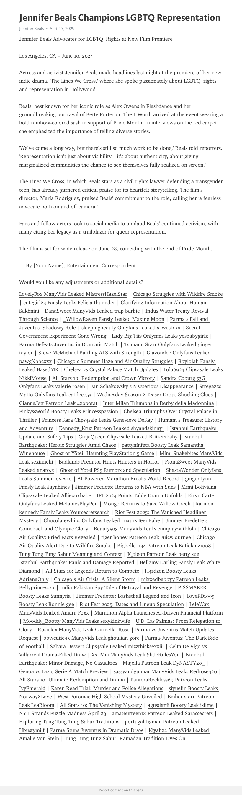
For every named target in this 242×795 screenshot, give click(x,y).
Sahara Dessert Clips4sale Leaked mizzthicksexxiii (107, 646)
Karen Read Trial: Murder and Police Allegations (107, 688)
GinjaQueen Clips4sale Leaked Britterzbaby (128, 436)
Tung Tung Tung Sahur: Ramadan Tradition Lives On (125, 738)
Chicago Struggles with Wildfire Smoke (178, 294)
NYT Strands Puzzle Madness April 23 (62, 713)
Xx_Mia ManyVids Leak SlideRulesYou (135, 654)
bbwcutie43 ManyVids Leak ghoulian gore (91, 638)
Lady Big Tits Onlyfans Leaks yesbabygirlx (160, 336)
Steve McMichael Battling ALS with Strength (89, 352)
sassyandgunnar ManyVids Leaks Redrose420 (165, 671)
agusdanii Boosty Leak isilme (181, 705)
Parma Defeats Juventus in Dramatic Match (69, 344)
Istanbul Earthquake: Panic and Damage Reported (76, 562)
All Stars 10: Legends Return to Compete (92, 571)
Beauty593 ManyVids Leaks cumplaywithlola (145, 528)
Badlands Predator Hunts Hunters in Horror (109, 462)
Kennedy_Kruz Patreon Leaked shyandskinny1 (111, 428)
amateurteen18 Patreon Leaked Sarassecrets (162, 713)
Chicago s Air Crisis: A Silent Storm (94, 579)
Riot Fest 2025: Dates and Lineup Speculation (132, 604)
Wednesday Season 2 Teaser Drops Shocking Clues (155, 394)
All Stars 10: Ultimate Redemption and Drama (72, 679)
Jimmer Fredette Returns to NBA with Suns (125, 487)
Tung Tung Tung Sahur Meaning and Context (70, 554)
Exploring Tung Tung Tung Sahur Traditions (69, 721)
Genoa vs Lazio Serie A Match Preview (63, 671)
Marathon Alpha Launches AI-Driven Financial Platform (158, 613)
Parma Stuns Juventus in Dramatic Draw (96, 730)
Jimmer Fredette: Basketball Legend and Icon (128, 596)
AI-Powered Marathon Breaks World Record (128, 478)
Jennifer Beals (31, 28)
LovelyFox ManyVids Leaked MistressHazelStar (73, 294)
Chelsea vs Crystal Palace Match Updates (111, 369)
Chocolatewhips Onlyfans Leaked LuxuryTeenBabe (102, 520)
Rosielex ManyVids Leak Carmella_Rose (84, 629)
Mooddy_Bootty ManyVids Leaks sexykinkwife (76, 621)
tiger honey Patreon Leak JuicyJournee (146, 537)
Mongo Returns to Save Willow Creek (146, 503)
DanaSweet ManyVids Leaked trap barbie (92, 311)
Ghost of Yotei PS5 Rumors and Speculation (110, 470)
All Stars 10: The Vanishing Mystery (101, 705)
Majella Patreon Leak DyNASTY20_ (164, 663)
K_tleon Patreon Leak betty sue (163, 554)
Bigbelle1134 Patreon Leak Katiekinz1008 (164, 545)
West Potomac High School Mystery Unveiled (110, 696)
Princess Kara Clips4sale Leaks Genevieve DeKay (97, 420)
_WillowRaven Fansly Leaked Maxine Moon (113, 319)
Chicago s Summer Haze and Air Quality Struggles (115, 361)
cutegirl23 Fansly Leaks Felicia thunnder (69, 302)
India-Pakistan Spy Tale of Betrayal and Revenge (116, 587)
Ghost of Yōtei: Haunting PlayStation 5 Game (102, 453)
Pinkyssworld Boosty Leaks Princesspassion (68, 411)
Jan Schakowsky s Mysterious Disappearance (142, 386)
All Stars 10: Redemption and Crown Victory (103, 378)
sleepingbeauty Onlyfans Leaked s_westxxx (130, 327)
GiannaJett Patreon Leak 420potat (58, 403)
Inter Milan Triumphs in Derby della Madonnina (158, 403)
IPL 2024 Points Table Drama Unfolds (139, 495)
